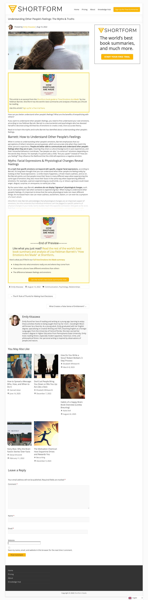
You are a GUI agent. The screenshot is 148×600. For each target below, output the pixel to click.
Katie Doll (67, 410)
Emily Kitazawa (29, 27)
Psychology (63, 287)
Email (11, 528)
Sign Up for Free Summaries (126, 9)
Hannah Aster (15, 390)
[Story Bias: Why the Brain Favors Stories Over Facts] (19, 422)
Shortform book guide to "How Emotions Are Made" (58, 99)
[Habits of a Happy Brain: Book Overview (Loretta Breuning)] (73, 375)
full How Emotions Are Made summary (49, 259)
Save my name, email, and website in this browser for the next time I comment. (40, 550)
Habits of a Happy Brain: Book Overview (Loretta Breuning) (72, 405)
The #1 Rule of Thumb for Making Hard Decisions (32, 296)
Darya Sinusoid (16, 455)
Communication (51, 287)
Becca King (40, 457)
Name (11, 516)
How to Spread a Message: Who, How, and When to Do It (19, 384)
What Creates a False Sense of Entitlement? (67, 306)
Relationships (74, 287)
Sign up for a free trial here (34, 108)
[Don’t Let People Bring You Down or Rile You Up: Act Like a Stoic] (46, 355)
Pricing (84, 9)
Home (76, 9)
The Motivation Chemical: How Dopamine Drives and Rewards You (45, 452)
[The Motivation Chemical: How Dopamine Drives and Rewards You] (46, 422)
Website (11, 540)
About (92, 9)
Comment (13, 484)
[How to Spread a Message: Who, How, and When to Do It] (19, 355)
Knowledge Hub (104, 9)
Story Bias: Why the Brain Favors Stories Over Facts (18, 450)
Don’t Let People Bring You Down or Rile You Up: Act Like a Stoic (45, 384)
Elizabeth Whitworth (44, 390)
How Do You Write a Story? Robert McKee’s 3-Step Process (72, 358)
